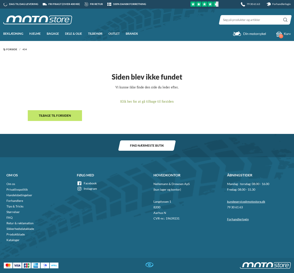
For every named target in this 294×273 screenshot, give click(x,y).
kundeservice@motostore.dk (246, 201)
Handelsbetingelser (19, 195)
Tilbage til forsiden (55, 115)
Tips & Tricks (14, 206)
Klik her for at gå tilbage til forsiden (147, 101)
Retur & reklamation (20, 223)
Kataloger (13, 240)
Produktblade (15, 234)
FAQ (9, 217)
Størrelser (13, 212)
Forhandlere (14, 200)
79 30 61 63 (235, 207)
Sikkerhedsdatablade (20, 229)
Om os (10, 184)
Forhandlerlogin (281, 4)
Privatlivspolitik (17, 189)
